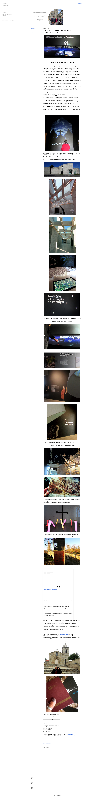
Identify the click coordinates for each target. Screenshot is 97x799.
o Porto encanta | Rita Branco (60, 617)
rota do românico (34, 32)
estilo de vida (4, 10)
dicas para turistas (5, 5)
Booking (76, 735)
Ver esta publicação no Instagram (50, 589)
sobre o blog (4, 18)
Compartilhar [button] (33, 28)
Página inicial (4, 3)
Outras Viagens (5, 12)
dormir (3, 7)
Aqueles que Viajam (64, 634)
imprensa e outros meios (7, 17)
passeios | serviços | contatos (8, 20)
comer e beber (5, 8)
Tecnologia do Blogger (57, 795)
